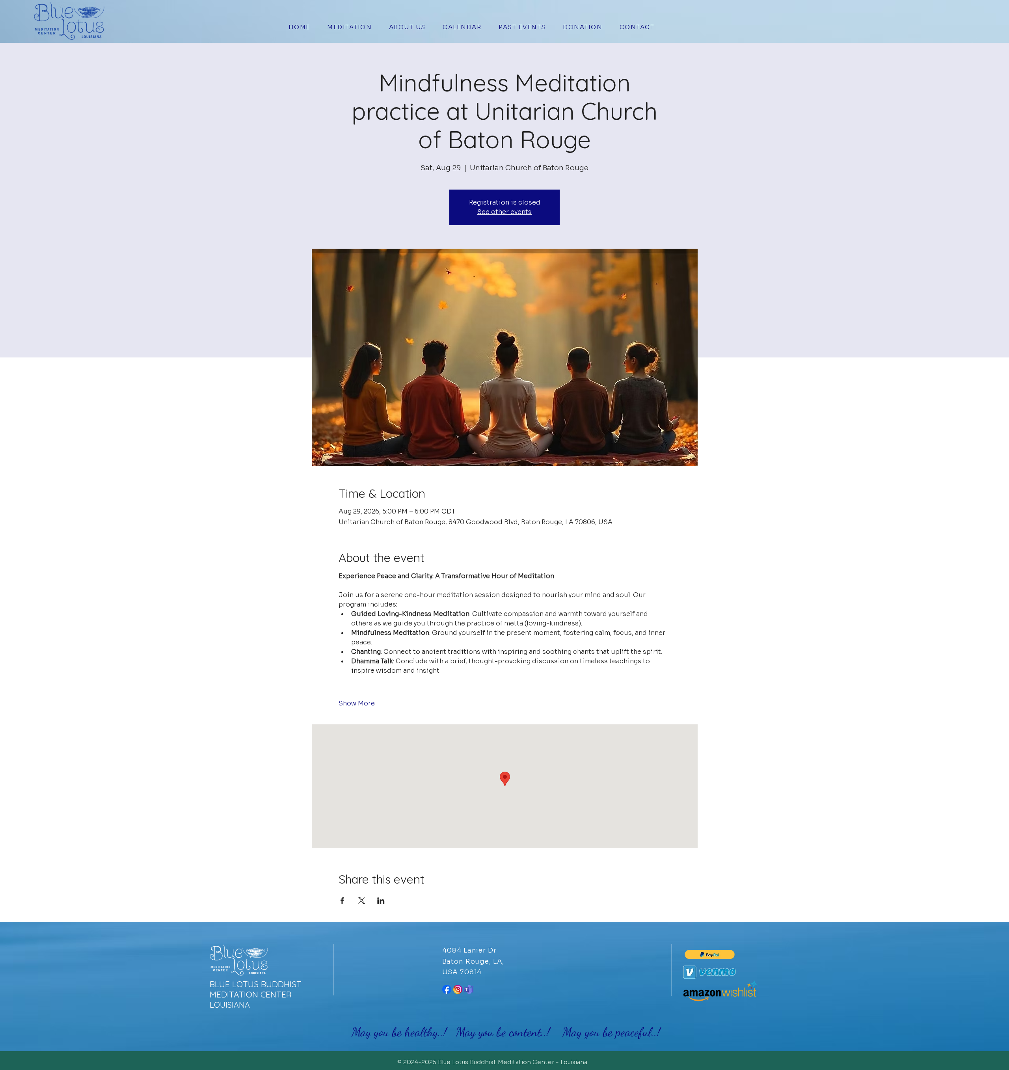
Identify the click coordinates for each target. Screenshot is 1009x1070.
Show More (357, 703)
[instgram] (457, 989)
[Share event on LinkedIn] (381, 900)
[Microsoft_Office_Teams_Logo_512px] (468, 989)
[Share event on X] (361, 900)
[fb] (446, 989)
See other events (504, 212)
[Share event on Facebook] (342, 900)
